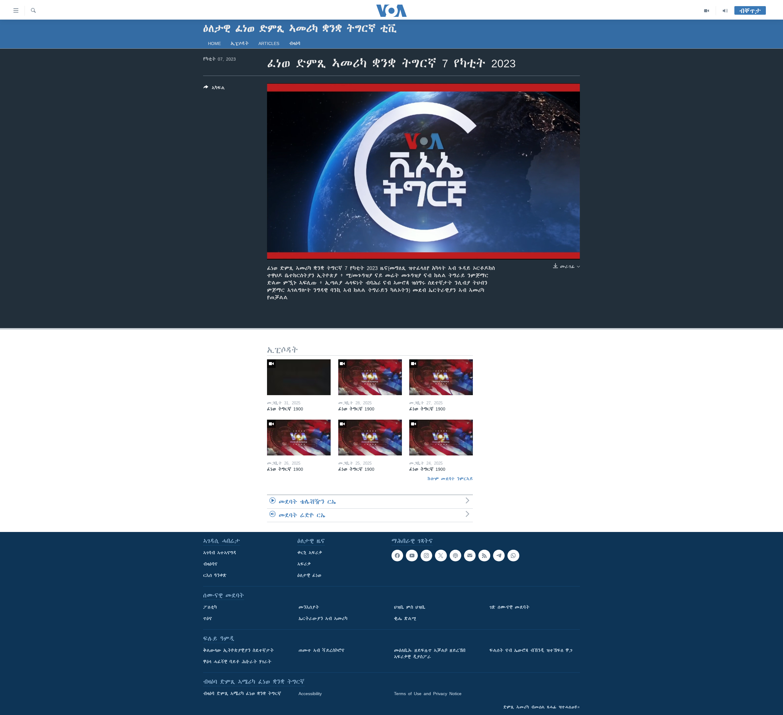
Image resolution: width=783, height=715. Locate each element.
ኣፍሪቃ (304, 564)
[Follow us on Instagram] (426, 555)
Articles (268, 43)
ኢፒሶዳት (240, 43)
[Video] (706, 10)
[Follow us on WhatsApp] (513, 555)
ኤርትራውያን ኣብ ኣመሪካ (323, 618)
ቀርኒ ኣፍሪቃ (309, 553)
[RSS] (484, 555)
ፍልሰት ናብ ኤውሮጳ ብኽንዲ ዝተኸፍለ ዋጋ (530, 650)
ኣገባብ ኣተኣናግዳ (219, 553)
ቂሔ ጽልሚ (405, 618)
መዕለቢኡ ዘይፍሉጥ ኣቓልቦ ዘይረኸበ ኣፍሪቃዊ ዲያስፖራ (430, 654)
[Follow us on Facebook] (397, 555)
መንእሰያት (309, 607)
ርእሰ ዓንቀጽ (215, 575)
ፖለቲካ (210, 607)
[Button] (214, 89)
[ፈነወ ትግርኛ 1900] (299, 377)
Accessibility (310, 693)
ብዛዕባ (294, 43)
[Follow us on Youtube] (411, 555)
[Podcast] (455, 555)
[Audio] (725, 10)
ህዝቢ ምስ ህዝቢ (409, 607)
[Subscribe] (470, 555)
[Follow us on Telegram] (499, 555)
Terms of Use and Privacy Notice (428, 693)
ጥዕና (207, 618)
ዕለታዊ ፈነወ (309, 575)
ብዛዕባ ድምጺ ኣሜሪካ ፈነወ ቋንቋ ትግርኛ (242, 693)
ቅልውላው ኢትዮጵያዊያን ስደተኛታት (238, 650)
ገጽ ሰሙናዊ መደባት (509, 607)
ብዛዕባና (210, 564)
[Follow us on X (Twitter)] (441, 555)
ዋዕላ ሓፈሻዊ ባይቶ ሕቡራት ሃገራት (237, 661)
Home (214, 43)
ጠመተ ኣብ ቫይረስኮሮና (321, 650)
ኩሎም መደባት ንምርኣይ (450, 478)
